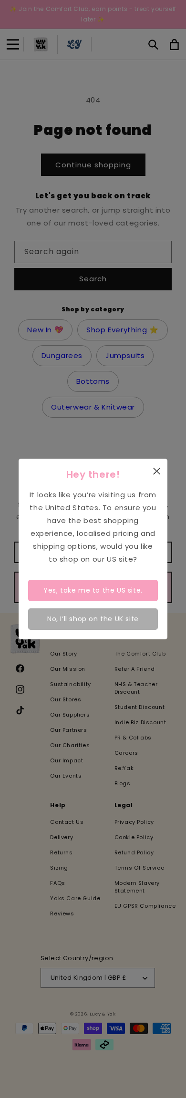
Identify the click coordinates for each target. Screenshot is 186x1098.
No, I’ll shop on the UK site (93, 619)
